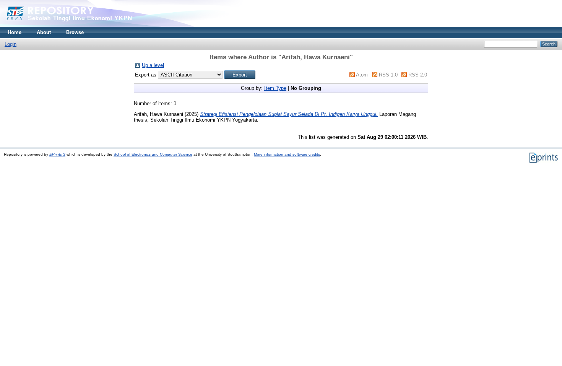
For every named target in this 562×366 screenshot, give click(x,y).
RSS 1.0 (388, 75)
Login (10, 44)
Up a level (153, 65)
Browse (75, 32)
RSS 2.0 (417, 75)
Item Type (275, 88)
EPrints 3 (57, 154)
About (44, 32)
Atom (362, 75)
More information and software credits (287, 154)
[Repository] (84, 25)
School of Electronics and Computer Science (153, 154)
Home (14, 32)
